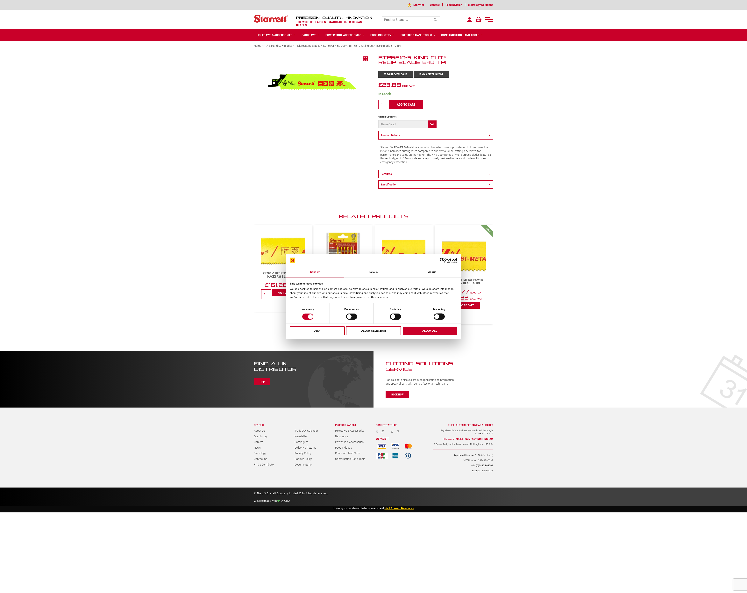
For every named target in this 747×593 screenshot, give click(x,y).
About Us (259, 430)
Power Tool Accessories (349, 442)
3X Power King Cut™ (335, 45)
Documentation (304, 464)
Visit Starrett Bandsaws (399, 508)
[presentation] (478, 218)
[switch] (351, 317)
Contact (435, 5)
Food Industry (343, 447)
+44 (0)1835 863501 (482, 465)
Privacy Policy (303, 453)
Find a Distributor (431, 74)
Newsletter (301, 436)
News (257, 447)
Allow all (429, 330)
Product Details (435, 135)
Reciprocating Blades (307, 45)
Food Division (453, 5)
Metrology (260, 453)
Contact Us (260, 459)
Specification (435, 184)
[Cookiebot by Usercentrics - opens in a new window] (440, 260)
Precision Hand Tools (347, 453)
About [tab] (432, 272)
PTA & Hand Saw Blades (277, 45)
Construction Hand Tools (350, 459)
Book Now (397, 394)
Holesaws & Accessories (349, 430)
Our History (260, 436)
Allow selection (373, 330)
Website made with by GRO (271, 501)
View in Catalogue (395, 74)
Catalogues (301, 442)
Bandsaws (341, 436)
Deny (317, 330)
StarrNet (418, 5)
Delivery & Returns (305, 447)
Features (435, 174)
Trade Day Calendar (306, 430)
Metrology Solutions (480, 5)
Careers (258, 442)
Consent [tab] (315, 272)
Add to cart (406, 104)
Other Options (387, 116)
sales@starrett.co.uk (482, 470)
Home (257, 45)
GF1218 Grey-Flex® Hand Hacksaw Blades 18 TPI (463, 247)
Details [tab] (373, 272)
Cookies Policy (303, 459)
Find (262, 381)
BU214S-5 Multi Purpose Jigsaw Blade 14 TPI (283, 281)
